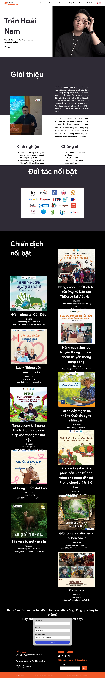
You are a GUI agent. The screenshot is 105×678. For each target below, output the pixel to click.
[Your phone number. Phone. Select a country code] (37, 637)
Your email (38, 627)
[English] (100, 3)
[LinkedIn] (8, 47)
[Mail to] (59, 656)
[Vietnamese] (97, 3)
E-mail (62, 665)
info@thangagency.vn (21, 664)
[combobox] (52, 623)
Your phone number (40, 634)
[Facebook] (5, 47)
